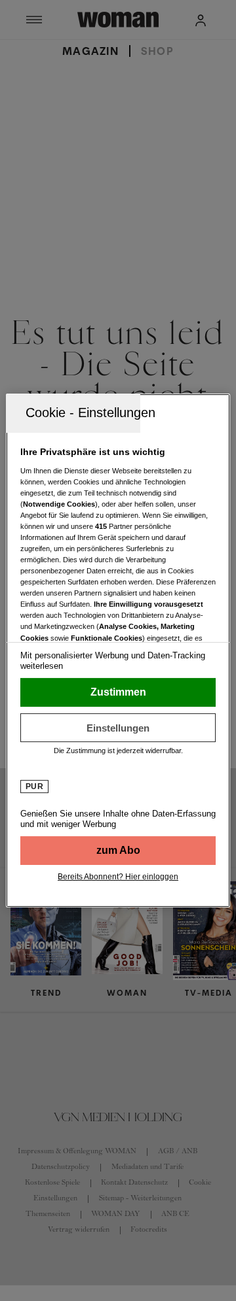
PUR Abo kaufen (118, 850)
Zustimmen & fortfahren (118, 692)
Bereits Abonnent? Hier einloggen (118, 876)
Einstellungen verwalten (118, 727)
